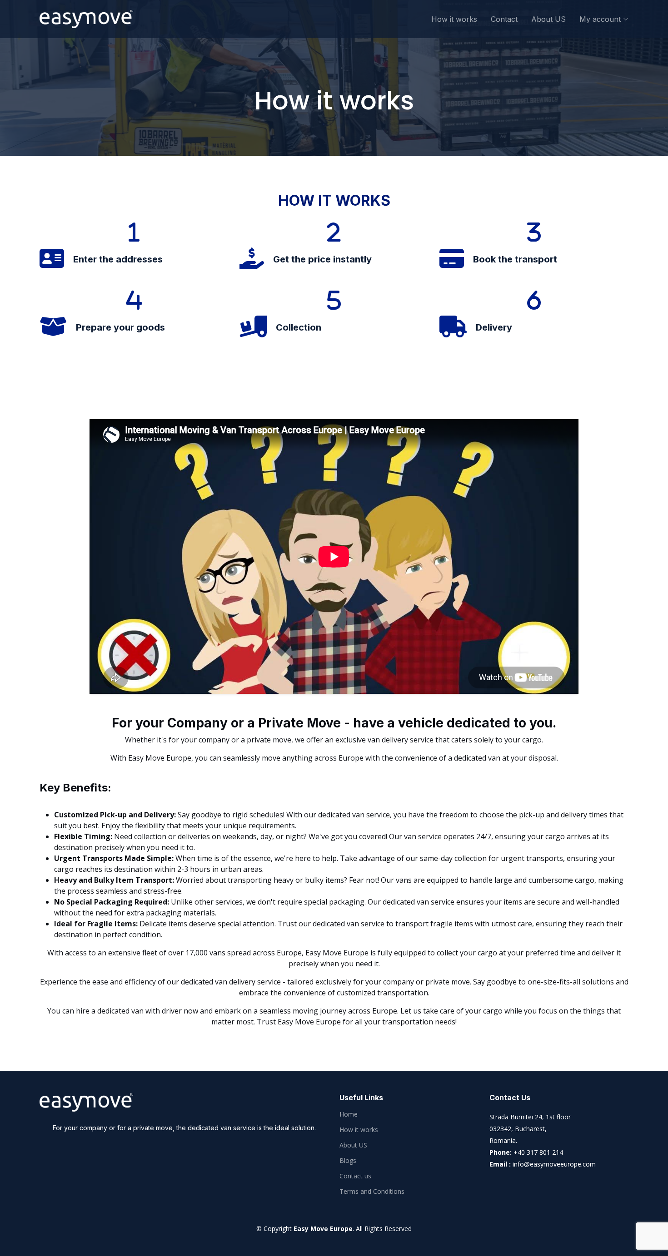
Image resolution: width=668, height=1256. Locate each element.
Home (348, 1114)
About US (548, 19)
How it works (454, 19)
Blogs (347, 1160)
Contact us (355, 1176)
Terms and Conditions (371, 1191)
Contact (504, 19)
